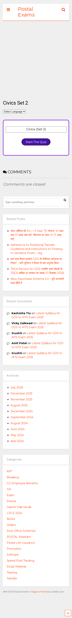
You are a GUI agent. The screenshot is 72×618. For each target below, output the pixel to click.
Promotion (14, 548)
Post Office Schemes (21, 531)
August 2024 (19, 423)
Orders (11, 525)
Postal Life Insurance (21, 542)
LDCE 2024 (14, 513)
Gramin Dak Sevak (19, 507)
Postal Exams (26, 12)
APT (9, 471)
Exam (10, 495)
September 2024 (22, 417)
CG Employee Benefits (22, 483)
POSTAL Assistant (19, 537)
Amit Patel (19, 343)
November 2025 (21, 399)
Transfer (12, 578)
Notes (11, 519)
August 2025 (19, 405)
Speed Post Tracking (20, 560)
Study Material (16, 566)
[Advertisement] (36, 58)
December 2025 (21, 393)
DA (9, 489)
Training (12, 572)
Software (13, 554)
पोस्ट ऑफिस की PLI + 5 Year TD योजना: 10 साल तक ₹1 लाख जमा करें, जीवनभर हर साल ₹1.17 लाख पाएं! (37, 235)
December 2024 (22, 411)
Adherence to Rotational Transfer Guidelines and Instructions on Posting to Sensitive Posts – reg (36, 249)
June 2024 (18, 429)
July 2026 (17, 387)
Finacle (11, 501)
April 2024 (17, 441)
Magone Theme (39, 591)
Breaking (13, 477)
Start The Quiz (36, 142)
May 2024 (17, 435)
